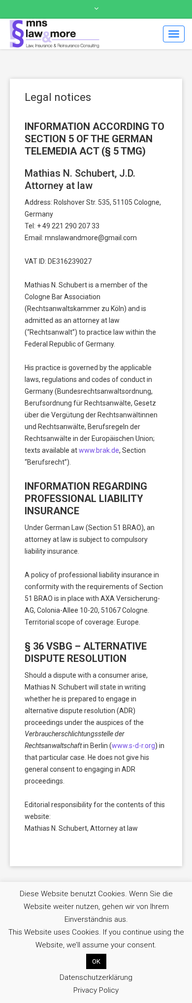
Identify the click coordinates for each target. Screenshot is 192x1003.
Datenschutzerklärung (96, 977)
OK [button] (96, 961)
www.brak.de (99, 450)
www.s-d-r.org (133, 746)
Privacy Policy (96, 990)
